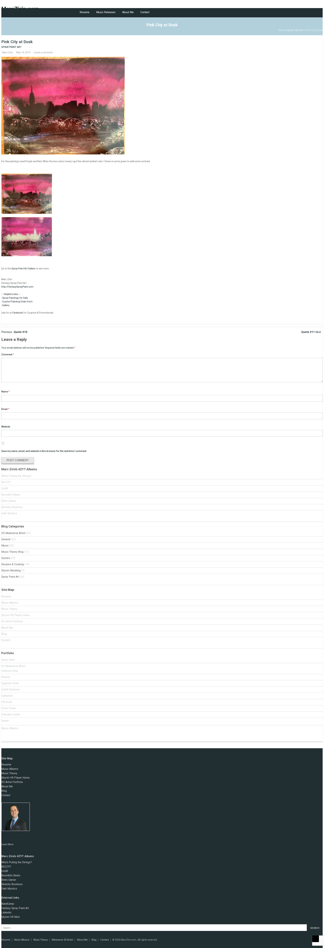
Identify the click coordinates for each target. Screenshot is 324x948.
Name (5, 391)
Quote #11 (311, 332)
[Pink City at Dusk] (162, 105)
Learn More (7, 844)
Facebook (17, 312)
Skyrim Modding (11, 570)
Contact (144, 12)
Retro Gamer (8, 500)
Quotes (5, 558)
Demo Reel (8, 659)
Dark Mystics (9, 513)
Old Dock (6, 702)
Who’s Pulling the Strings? (16, 476)
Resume (84, 12)
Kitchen (5, 677)
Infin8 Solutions (10, 689)
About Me (128, 12)
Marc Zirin (7, 52)
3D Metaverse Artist (13, 533)
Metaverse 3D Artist (62, 940)
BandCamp (7, 903)
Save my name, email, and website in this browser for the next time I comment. (44, 451)
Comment (7, 354)
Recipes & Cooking (12, 564)
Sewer (5, 720)
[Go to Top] (315, 938)
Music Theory (9, 609)
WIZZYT (6, 482)
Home (281, 30)
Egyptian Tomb (10, 683)
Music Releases (105, 12)
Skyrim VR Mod (10, 917)
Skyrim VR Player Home (15, 615)
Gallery (5, 305)
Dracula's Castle (10, 714)
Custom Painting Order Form (17, 301)
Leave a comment (43, 52)
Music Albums (9, 602)
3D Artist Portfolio (12, 621)
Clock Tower (8, 708)
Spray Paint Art (295, 30)
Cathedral (6, 695)
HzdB (4, 488)
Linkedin (6, 912)
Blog (4, 633)
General (5, 539)
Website (5, 426)
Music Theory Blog (12, 551)
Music (5, 545)
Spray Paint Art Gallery (23, 268)
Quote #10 (14, 332)
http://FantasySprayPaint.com (17, 286)
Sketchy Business (12, 507)
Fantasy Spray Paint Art (15, 908)
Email (5, 409)
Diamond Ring (9, 670)
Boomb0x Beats (10, 494)
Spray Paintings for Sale (15, 298)
